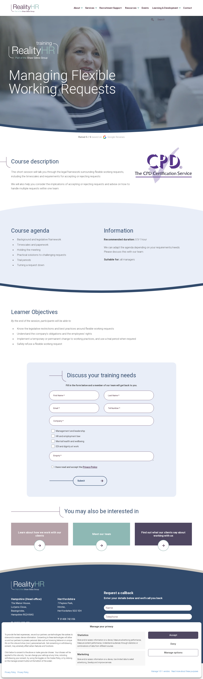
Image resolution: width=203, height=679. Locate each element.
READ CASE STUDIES (163, 546)
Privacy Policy (10, 672)
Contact (187, 8)
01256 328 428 (21, 622)
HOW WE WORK (38, 546)
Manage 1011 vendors (160, 671)
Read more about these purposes (184, 671)
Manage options (173, 652)
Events (145, 8)
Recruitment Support (110, 8)
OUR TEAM (100, 544)
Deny (173, 643)
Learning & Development (165, 8)
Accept (173, 635)
